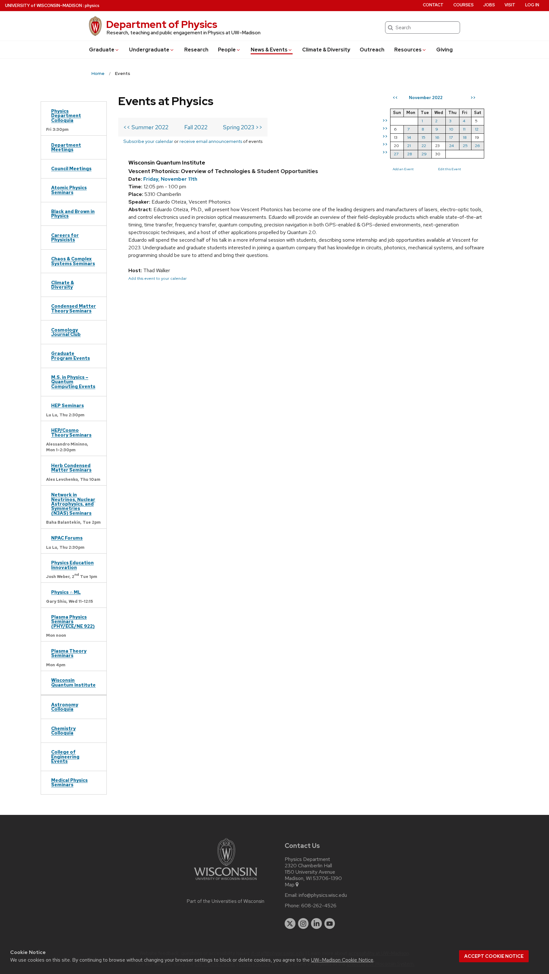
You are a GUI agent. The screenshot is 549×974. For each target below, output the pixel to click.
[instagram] (303, 923)
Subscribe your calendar (148, 141)
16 (437, 137)
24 (451, 145)
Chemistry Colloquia (63, 730)
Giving (444, 49)
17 (451, 137)
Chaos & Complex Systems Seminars (73, 261)
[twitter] (290, 923)
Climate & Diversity (326, 49)
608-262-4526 (318, 906)
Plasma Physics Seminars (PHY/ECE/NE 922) (73, 621)
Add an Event (403, 169)
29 (424, 154)
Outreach (372, 49)
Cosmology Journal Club (66, 332)
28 (409, 154)
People (227, 49)
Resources (408, 49)
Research (196, 49)
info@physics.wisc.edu (323, 895)
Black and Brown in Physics (73, 213)
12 (476, 129)
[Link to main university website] (225, 881)
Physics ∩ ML (66, 592)
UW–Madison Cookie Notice (342, 960)
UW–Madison (43, 5)
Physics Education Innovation (72, 565)
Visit (510, 5)
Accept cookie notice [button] (494, 956)
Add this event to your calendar (157, 278)
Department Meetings (66, 147)
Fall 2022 (195, 127)
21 (409, 145)
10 (451, 129)
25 (465, 145)
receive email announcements (211, 141)
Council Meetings (71, 168)
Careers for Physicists (65, 237)
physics (92, 5)
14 (409, 137)
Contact (433, 5)
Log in (532, 5)
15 (423, 137)
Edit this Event (449, 169)
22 (424, 145)
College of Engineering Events (65, 756)
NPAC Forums (67, 538)
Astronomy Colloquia (64, 707)
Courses (463, 5)
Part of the (225, 901)
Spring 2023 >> (242, 127)
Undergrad (149, 49)
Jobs (489, 5)
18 (465, 137)
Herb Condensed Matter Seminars (71, 467)
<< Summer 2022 (145, 127)
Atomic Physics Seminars (69, 190)
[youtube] (329, 923)
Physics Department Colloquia (66, 115)
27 (396, 154)
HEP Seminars (67, 405)
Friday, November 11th (170, 179)
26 (477, 145)
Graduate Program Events (70, 355)
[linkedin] (316, 923)
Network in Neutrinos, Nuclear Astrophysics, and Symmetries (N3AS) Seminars (73, 504)
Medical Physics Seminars (69, 782)
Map (290, 885)
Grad (101, 49)
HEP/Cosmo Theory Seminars (71, 432)
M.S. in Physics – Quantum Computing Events (73, 381)
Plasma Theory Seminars (68, 653)
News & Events (269, 49)
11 (464, 129)
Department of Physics (161, 24)
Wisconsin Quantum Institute (73, 682)
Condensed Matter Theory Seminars (73, 308)
